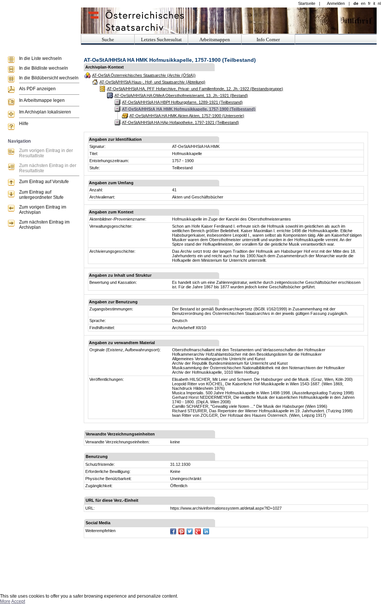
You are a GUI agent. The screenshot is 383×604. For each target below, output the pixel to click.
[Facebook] (173, 531)
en (363, 3)
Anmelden (336, 3)
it (374, 3)
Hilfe (23, 123)
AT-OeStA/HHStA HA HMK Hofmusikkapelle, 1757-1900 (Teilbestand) (188, 109)
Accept (18, 601)
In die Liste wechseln (40, 58)
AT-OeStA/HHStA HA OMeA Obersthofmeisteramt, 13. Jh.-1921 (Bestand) (181, 95)
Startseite (306, 3)
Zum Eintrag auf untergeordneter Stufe (41, 194)
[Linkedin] (206, 531)
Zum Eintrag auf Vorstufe (44, 181)
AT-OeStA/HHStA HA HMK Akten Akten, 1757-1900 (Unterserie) (186, 115)
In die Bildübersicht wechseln (49, 78)
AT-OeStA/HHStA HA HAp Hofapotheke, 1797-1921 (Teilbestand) (180, 122)
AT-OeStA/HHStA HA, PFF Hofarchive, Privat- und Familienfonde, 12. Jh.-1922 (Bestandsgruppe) (195, 88)
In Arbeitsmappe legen (42, 100)
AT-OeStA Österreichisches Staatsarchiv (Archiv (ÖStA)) (144, 75)
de (355, 3)
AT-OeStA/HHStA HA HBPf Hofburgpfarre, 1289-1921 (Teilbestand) (182, 102)
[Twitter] (190, 531)
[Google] (198, 531)
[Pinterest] (181, 531)
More (5, 601)
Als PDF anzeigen (37, 88)
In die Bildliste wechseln (43, 68)
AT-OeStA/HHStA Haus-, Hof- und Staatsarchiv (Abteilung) (152, 82)
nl (379, 3)
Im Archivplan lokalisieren (45, 112)
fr (369, 3)
